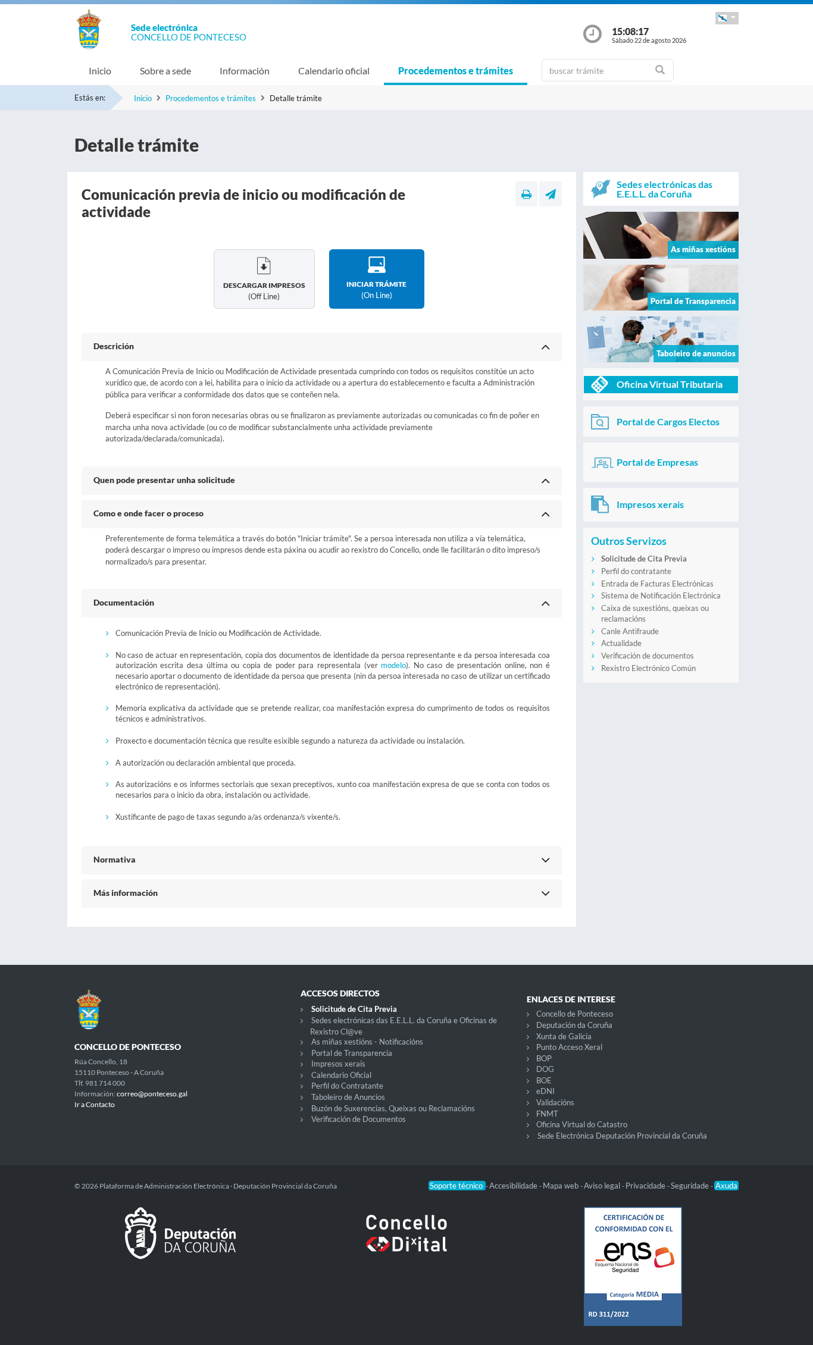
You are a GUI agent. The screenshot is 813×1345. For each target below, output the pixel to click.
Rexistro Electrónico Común (648, 668)
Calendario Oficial (341, 1075)
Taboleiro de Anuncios (348, 1097)
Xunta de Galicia (564, 1036)
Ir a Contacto (94, 1104)
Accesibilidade (514, 1185)
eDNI (545, 1091)
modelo (393, 665)
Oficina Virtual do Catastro (581, 1124)
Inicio (100, 70)
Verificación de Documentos (358, 1119)
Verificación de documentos (647, 655)
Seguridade (691, 1185)
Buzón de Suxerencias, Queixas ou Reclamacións (393, 1108)
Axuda (726, 1185)
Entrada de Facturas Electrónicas (657, 583)
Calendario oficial (334, 70)
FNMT (547, 1113)
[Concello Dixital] (406, 1242)
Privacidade (646, 1185)
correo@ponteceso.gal (152, 1093)
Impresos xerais (338, 1063)
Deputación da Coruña (574, 1025)
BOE (544, 1080)
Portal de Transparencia (351, 1053)
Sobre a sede (165, 70)
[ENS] (633, 1276)
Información (245, 70)
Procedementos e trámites (455, 70)
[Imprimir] (526, 193)
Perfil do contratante (636, 571)
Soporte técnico (457, 1185)
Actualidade (621, 643)
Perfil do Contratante (347, 1085)
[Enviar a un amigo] (550, 193)
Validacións (555, 1102)
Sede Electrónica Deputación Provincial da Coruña (622, 1135)
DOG (545, 1069)
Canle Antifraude (630, 631)
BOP (544, 1058)
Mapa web (561, 1185)
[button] (727, 18)
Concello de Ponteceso (574, 1013)
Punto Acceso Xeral (569, 1047)
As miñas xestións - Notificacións (367, 1041)
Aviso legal (603, 1185)
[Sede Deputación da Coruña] (180, 1242)
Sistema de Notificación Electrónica (661, 595)
